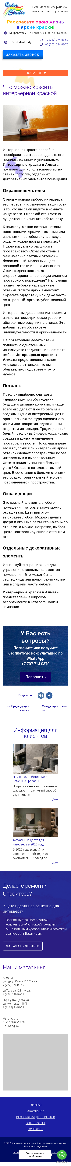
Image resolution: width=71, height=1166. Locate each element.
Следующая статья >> (54, 708)
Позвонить (35, 677)
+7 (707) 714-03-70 (56, 44)
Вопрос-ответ (35, 1123)
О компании (35, 1110)
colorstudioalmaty (20, 42)
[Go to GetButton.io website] (62, 1162)
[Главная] (14, 10)
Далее (55, 799)
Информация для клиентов (35, 1117)
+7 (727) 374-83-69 (56, 39)
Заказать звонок (22, 55)
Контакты (35, 1129)
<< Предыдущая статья (18, 708)
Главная (35, 1104)
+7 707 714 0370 (35, 664)
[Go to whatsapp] (62, 1155)
